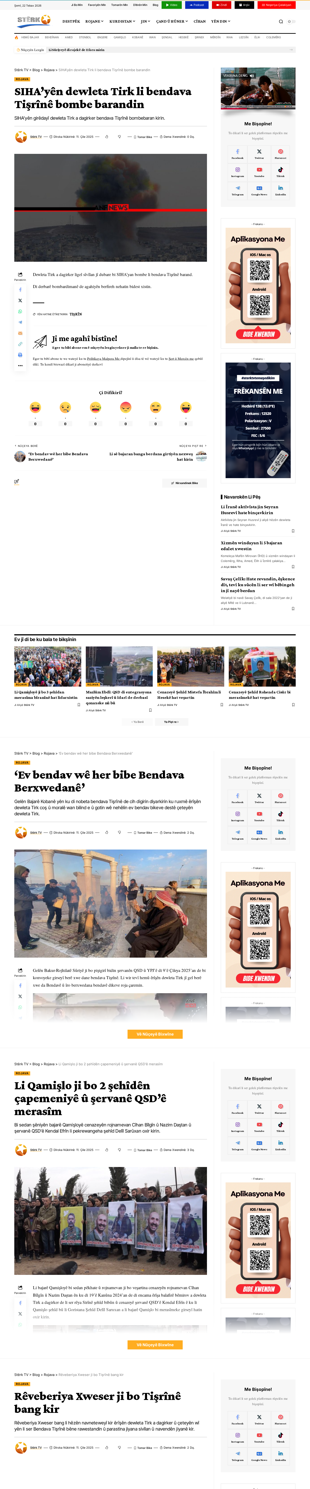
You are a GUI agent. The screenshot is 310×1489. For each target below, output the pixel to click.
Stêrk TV (36, 136)
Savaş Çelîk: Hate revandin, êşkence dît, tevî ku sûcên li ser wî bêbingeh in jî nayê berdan (258, 584)
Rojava (22, 79)
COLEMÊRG (273, 37)
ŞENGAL (167, 37)
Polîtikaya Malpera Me (104, 358)
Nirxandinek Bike (187, 483)
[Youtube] (259, 173)
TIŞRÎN (76, 314)
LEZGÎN (243, 37)
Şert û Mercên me (181, 358)
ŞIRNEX (199, 37)
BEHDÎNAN (52, 37)
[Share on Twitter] (20, 300)
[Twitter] (259, 154)
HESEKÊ (184, 37)
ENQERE (102, 37)
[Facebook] (238, 154)
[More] (20, 366)
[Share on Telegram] (20, 322)
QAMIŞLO (120, 37)
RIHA (229, 37)
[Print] (20, 355)
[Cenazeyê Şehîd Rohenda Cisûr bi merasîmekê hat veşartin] (262, 666)
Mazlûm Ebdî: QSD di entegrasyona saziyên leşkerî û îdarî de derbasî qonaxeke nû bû (119, 697)
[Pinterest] (280, 154)
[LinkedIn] (280, 191)
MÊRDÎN (215, 37)
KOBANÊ (137, 37)
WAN (152, 37)
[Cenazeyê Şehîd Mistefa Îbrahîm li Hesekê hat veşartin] (190, 666)
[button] (291, 49)
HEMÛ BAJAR (30, 37)
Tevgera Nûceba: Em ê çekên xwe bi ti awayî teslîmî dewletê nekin (101, 50)
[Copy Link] (20, 344)
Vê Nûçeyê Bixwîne (155, 1034)
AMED (69, 37)
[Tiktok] (280, 173)
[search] (281, 21)
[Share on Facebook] (20, 289)
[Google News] (259, 191)
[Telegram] (238, 191)
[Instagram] (238, 173)
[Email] (20, 333)
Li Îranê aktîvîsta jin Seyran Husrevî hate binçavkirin (249, 509)
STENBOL (85, 37)
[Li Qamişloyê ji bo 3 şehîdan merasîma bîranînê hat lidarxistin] (47, 666)
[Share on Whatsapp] (20, 311)
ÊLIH (257, 37)
